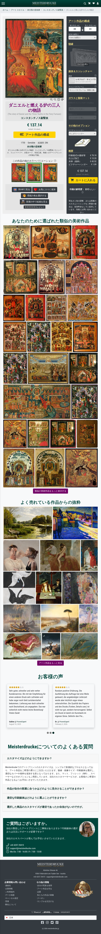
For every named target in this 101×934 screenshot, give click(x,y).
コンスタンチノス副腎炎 (53, 10)
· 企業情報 (8, 889)
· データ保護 (9, 895)
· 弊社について (10, 904)
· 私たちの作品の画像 (45, 895)
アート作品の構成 (36, 134)
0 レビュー (39, 207)
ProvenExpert (21, 722)
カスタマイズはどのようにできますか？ (29, 758)
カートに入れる (85, 180)
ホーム (5, 10)
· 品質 (38, 892)
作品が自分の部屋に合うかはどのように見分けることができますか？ (45, 788)
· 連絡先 (7, 885)
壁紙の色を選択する (36, 195)
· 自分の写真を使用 (44, 885)
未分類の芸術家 (33, 10)
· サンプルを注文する (45, 901)
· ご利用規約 (9, 892)
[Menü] (3, 3)
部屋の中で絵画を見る (36, 201)
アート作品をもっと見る (50, 663)
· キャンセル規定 (11, 898)
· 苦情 (6, 901)
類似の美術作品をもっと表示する (50, 491)
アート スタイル (17, 10)
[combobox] (83, 38)
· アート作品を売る (44, 889)
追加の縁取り (74, 34)
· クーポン (40, 898)
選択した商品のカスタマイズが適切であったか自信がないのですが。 (45, 806)
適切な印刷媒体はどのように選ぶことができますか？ (37, 797)
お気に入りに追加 (46, 189)
